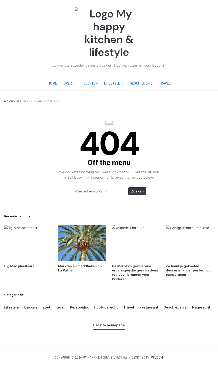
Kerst (60, 307)
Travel (165, 83)
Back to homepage (109, 325)
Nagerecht (201, 307)
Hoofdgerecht (106, 307)
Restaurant (148, 307)
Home (52, 83)
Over (67, 83)
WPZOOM (157, 357)
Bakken (30, 307)
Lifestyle (112, 83)
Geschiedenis (141, 83)
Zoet (46, 307)
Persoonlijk (79, 307)
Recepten (90, 83)
